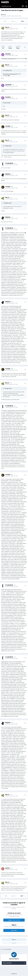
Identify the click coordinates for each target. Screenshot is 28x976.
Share (14, 939)
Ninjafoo (7, 174)
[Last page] (26, 21)
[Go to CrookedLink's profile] (2, 163)
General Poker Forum (16, 16)
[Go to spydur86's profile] (2, 85)
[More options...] (25, 28)
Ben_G (4, 14)
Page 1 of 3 (14, 21)
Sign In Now (14, 930)
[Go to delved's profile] (2, 868)
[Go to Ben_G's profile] (2, 28)
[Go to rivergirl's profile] (2, 126)
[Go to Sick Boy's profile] (2, 54)
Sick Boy (8, 54)
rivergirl (7, 126)
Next (22, 21)
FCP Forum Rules (7, 963)
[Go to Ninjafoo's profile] (2, 174)
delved (7, 868)
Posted (11, 28)
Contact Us (14, 973)
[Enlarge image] (8, 58)
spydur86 (8, 84)
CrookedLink (9, 163)
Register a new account (14, 920)
